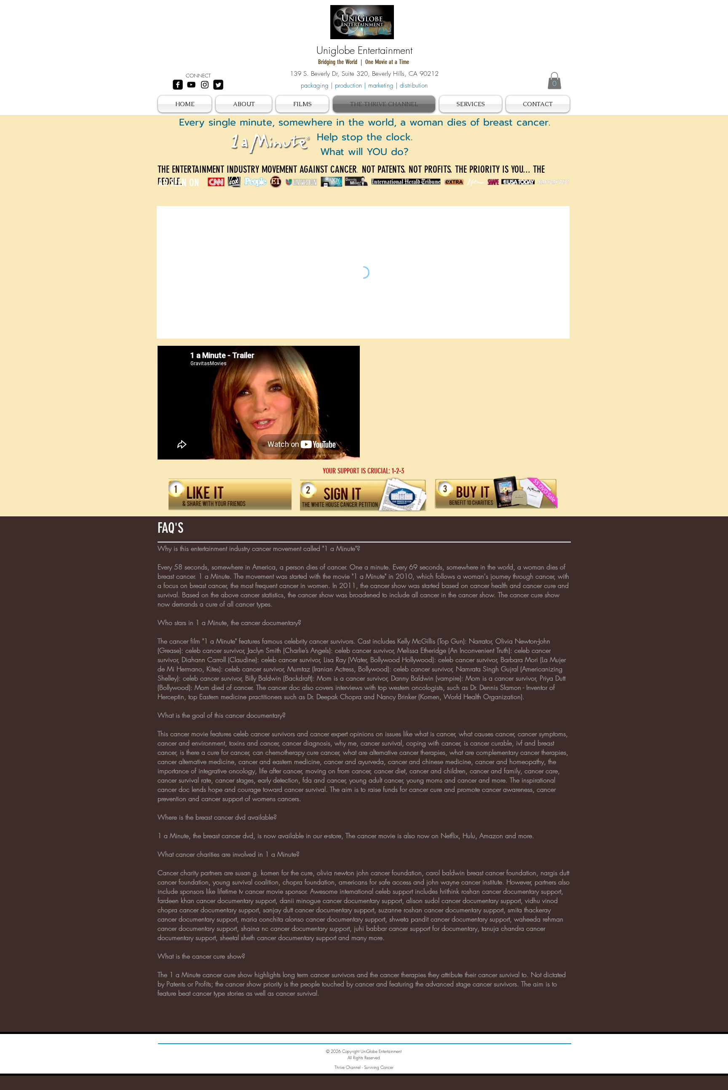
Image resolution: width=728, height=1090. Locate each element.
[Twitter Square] (218, 85)
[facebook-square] (178, 85)
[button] (554, 80)
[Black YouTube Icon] (191, 85)
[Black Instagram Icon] (205, 85)
